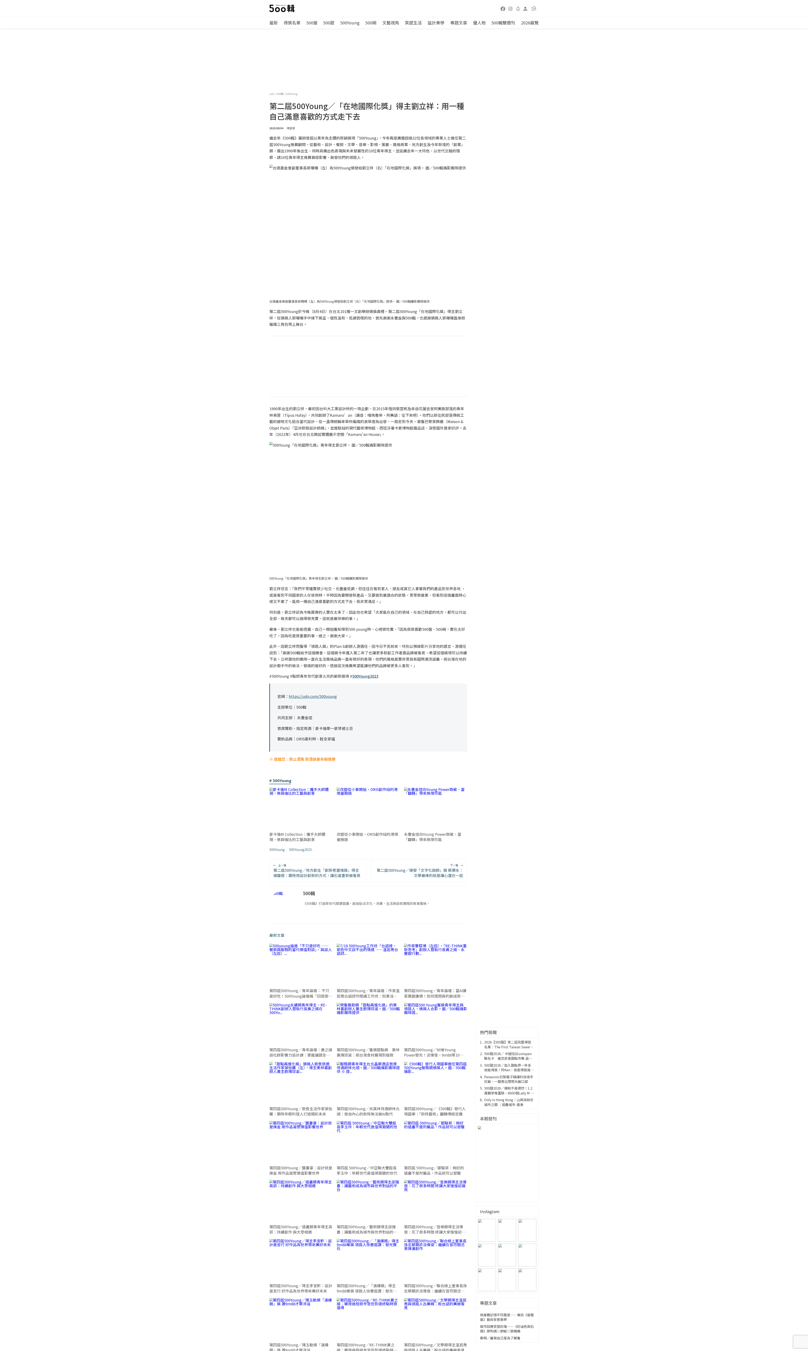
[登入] (525, 8)
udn (272, 94)
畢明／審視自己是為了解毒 (500, 1338)
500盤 (312, 23)
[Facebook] (503, 8)
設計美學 (436, 23)
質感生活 (413, 23)
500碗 (370, 23)
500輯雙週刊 (503, 23)
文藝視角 (390, 23)
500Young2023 (300, 849)
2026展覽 (530, 23)
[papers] (518, 8)
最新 (273, 23)
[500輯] (282, 8)
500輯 (280, 94)
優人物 (479, 23)
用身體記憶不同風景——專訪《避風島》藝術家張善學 (507, 1317)
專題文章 (458, 23)
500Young (349, 23)
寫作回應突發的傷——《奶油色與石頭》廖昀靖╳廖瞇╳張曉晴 (507, 1329)
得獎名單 (292, 23)
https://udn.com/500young (313, 696)
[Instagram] (510, 8)
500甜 (328, 23)
